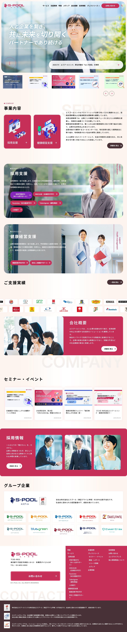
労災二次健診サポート (40, 263)
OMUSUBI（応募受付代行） (45, 194)
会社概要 (74, 5)
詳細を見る (114, 145)
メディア (66, 5)
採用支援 (71, 556)
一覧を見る (115, 282)
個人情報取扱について (116, 560)
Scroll (10, 63)
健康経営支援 (73, 588)
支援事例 (54, 5)
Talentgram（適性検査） (49, 203)
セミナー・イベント (96, 556)
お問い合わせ (110, 5)
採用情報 (82, 5)
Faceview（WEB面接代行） (22, 203)
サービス (46, 5)
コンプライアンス (115, 556)
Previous (105, 93)
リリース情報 (93, 563)
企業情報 (91, 570)
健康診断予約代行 (18, 263)
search (121, 5)
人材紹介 (15, 210)
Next (111, 93)
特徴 (60, 5)
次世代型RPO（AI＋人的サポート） (20, 195)
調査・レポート (94, 560)
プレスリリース (92, 5)
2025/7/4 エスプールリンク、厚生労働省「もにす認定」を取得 (76, 65)
